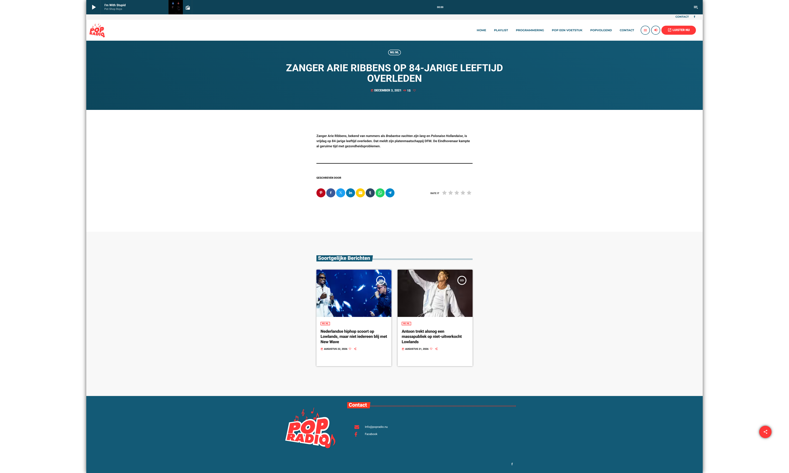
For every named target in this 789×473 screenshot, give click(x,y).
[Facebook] (694, 17)
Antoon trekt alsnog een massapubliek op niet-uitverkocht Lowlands (432, 336)
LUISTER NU (679, 30)
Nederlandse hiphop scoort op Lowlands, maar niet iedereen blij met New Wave (354, 336)
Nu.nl (394, 52)
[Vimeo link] (97, 30)
